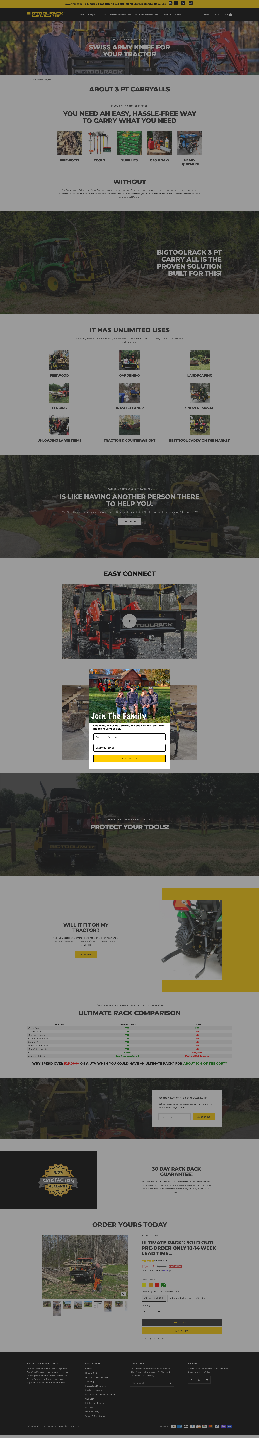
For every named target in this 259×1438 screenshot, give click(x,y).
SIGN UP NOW (129, 758)
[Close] (166, 672)
